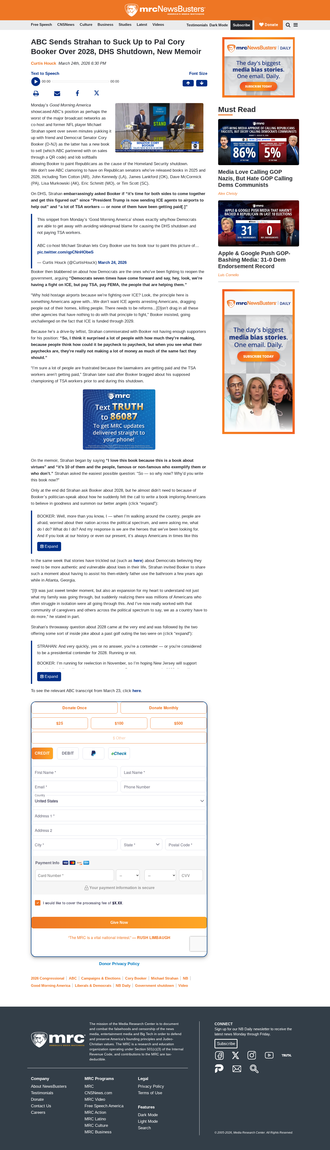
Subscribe (241, 25)
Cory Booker (136, 978)
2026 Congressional (47, 978)
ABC (73, 978)
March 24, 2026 (112, 262)
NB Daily (123, 985)
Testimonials (197, 25)
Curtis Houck (43, 63)
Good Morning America (50, 985)
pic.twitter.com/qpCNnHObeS (65, 252)
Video (183, 985)
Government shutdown (154, 985)
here (136, 690)
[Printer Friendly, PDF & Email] (57, 94)
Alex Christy (227, 193)
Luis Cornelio (228, 275)
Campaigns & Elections (101, 978)
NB (185, 978)
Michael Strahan (164, 978)
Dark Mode (218, 25)
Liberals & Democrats (93, 985)
